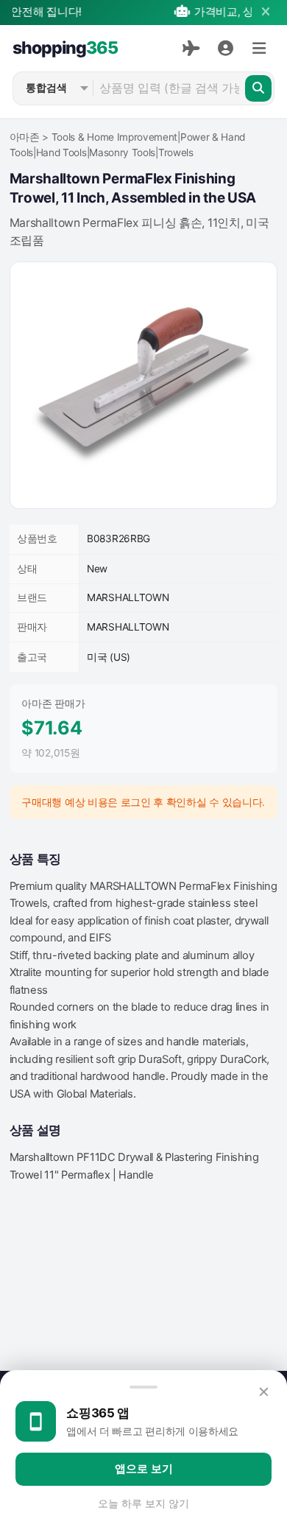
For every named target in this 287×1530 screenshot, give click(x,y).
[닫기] (265, 12)
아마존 (25, 137)
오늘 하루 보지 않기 (143, 1503)
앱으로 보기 (144, 1468)
